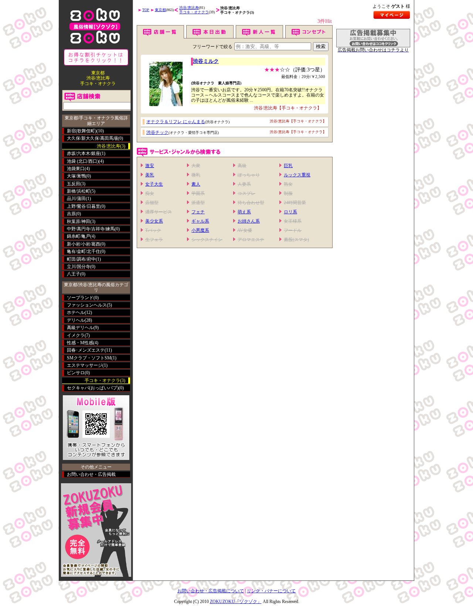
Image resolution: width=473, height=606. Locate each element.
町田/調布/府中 (81, 259)
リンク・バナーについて (271, 590)
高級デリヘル (80, 327)
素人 (195, 184)
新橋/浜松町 (78, 191)
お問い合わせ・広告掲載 (91, 474)
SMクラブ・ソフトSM (89, 357)
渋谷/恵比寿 (189, 8)
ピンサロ (76, 372)
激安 (149, 165)
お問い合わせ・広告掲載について (210, 590)
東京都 (160, 10)
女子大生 (154, 184)
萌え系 (244, 211)
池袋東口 (76, 168)
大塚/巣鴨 (76, 176)
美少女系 (154, 221)
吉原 (71, 213)
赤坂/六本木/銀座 (83, 153)
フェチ (198, 211)
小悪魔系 (200, 230)
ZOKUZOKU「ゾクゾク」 (236, 601)
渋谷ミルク (206, 61)
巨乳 (288, 165)
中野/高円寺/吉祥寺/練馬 (91, 228)
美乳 (149, 174)
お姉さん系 (249, 221)
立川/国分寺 (78, 266)
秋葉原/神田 (78, 221)
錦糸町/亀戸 (78, 236)
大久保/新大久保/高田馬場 (92, 138)
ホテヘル (76, 312)
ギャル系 (200, 221)
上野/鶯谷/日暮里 (83, 206)
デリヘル (76, 320)
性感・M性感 (80, 342)
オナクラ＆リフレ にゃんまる (175, 121)
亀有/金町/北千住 (83, 251)
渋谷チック (157, 132)
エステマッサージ (84, 365)
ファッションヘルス (87, 305)
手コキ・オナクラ (194, 12)
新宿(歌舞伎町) (81, 130)
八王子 (73, 274)
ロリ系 (290, 211)
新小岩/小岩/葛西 (83, 244)
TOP (145, 10)
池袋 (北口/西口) (83, 161)
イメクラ (76, 335)
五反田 (73, 183)
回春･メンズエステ (86, 350)
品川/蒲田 (76, 198)
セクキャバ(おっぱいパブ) (93, 387)
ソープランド (80, 297)
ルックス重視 (297, 174)
